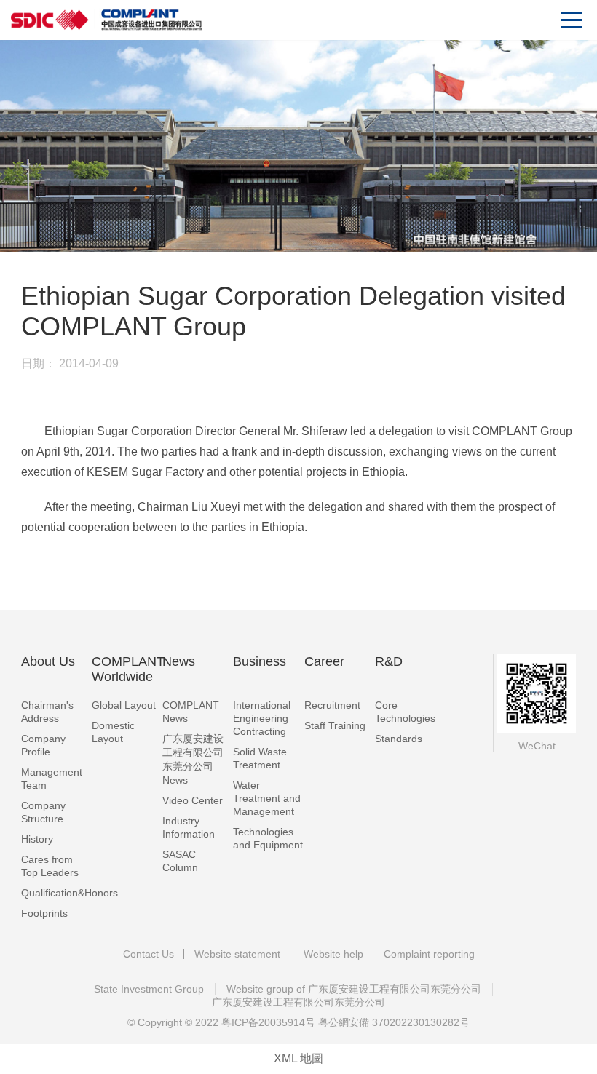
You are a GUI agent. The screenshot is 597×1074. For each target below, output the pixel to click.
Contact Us (148, 954)
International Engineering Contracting (261, 718)
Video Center (192, 800)
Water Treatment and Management (267, 798)
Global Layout (124, 705)
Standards (398, 738)
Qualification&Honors (69, 893)
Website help (333, 954)
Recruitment (332, 705)
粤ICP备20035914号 (268, 1022)
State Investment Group (149, 989)
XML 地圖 (298, 1058)
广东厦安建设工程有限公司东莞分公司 (298, 1002)
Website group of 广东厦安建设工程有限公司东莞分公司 (353, 989)
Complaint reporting (429, 954)
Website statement (237, 954)
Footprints (44, 913)
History (37, 839)
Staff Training (334, 725)
